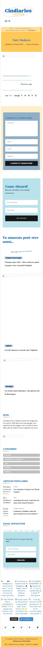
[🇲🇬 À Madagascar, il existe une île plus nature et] (7, 588)
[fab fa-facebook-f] (29, 629)
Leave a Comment (32, 44)
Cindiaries (21, 639)
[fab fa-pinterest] (37, 629)
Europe (17, 28)
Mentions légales (32, 644)
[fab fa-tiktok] (21, 629)
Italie (15, 497)
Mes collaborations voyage (14, 644)
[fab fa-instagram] (5, 629)
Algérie (8, 346)
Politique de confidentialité (21, 641)
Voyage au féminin (19, 508)
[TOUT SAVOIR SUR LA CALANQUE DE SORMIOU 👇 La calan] (7, 607)
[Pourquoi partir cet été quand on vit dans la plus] (21, 607)
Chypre (16, 486)
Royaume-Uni (26, 28)
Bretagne (9, 386)
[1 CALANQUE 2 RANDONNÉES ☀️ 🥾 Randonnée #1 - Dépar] (35, 588)
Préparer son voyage (13, 258)
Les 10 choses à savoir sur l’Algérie (21, 350)
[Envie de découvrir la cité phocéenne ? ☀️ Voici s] (35, 607)
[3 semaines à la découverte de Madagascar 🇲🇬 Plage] (21, 588)
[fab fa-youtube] (13, 629)
